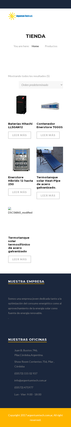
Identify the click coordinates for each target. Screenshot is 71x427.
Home (35, 46)
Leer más (19, 135)
